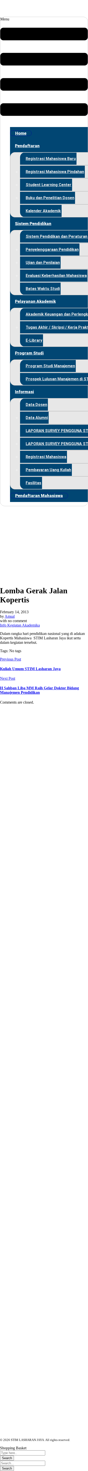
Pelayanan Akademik (35, 301)
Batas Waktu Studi (43, 288)
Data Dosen (36, 404)
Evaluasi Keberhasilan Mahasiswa (56, 275)
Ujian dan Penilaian (43, 262)
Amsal (10, 616)
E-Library (34, 340)
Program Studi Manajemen (50, 366)
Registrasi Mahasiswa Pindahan (55, 171)
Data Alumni (37, 417)
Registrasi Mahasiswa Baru (51, 158)
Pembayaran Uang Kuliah (48, 470)
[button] (44, 70)
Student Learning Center (48, 184)
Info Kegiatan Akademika (20, 625)
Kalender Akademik (43, 211)
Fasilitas (33, 483)
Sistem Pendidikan (33, 223)
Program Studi (29, 353)
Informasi (24, 391)
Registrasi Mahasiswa (46, 456)
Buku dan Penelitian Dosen (50, 197)
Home (20, 133)
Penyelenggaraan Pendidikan (52, 249)
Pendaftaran (27, 145)
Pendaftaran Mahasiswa (39, 495)
